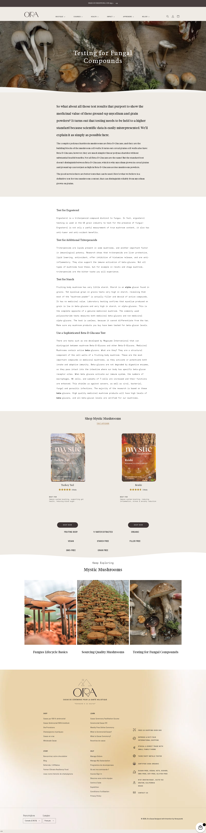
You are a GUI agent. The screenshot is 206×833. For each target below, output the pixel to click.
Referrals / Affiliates (51, 765)
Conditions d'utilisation (99, 792)
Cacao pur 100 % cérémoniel (54, 719)
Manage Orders (96, 756)
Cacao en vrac (48, 736)
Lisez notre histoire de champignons (58, 774)
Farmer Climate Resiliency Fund (56, 769)
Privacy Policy (95, 796)
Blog (45, 761)
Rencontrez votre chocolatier (55, 756)
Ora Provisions (49, 727)
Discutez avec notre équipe (101, 778)
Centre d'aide (95, 783)
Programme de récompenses (102, 765)
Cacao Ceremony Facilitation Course (104, 719)
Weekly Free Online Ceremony (102, 727)
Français (48, 821)
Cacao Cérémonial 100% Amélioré (56, 723)
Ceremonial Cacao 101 (98, 723)
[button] (167, 16)
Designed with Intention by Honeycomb (168, 819)
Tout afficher (103, 423)
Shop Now (67, 525)
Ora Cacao (150, 819)
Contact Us (143, 793)
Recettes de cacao (97, 741)
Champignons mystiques (53, 732)
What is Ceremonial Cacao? (101, 732)
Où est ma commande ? (99, 769)
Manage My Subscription (100, 761)
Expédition (94, 787)
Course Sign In (96, 774)
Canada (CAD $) (31, 821)
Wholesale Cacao (50, 741)
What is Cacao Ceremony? (100, 736)
